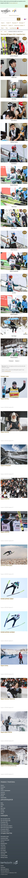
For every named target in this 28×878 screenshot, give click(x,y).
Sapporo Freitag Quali (6, 465)
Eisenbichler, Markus (4, 838)
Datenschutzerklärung (5, 869)
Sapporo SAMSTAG (5, 532)
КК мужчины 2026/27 (5, 829)
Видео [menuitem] (2, 28)
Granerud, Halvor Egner (5, 840)
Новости (2, 785)
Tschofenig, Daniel (4, 855)
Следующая (17, 361)
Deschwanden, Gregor (5, 836)
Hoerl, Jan (2, 841)
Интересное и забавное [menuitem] (19, 25)
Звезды (2, 813)
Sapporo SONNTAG (5, 499)
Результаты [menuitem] (14, 22)
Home (1, 31)
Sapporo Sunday (4, 665)
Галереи (5, 31)
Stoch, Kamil (3, 854)
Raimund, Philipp (4, 852)
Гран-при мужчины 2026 (5, 818)
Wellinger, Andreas (4, 857)
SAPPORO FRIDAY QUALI (6, 565)
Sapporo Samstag (5, 432)
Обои (2, 806)
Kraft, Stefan (3, 845)
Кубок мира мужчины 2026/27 (6, 825)
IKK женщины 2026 (4, 824)
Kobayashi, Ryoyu (4, 843)
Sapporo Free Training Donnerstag (8, 765)
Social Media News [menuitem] (14, 28)
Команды (2, 810)
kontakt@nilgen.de (7, 371)
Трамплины (3, 794)
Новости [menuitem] (2, 22)
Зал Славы (3, 811)
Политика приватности (13, 3)
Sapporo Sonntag (5, 398)
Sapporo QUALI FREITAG (6, 732)
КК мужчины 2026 (4, 822)
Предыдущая (11, 361)
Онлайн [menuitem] (7, 22)
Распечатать (3, 867)
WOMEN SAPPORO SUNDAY (7, 599)
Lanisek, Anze (3, 847)
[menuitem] (25, 19)
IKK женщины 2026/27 (5, 831)
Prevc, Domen (3, 850)
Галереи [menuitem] (10, 25)
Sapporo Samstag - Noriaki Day (8, 699)
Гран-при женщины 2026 (5, 820)
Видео (2, 803)
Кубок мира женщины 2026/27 (7, 827)
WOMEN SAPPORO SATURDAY (8, 632)
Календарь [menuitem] (21, 22)
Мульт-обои (3, 808)
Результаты (3, 787)
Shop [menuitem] (7, 28)
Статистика (3, 792)
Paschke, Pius (3, 848)
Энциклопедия (3, 797)
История (2, 795)
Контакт (2, 865)
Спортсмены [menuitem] (3, 25)
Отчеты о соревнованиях (5, 790)
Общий (2, 788)
